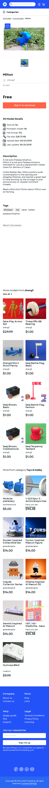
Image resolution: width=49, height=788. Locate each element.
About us (7, 698)
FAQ (5, 718)
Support (7, 722)
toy (17, 209)
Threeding (5, 4)
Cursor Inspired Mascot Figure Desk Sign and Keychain (35, 541)
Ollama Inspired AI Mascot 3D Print (35, 583)
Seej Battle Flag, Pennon (35, 406)
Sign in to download (24, 105)
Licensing (29, 722)
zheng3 (11, 80)
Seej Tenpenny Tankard (34, 447)
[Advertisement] (24, 257)
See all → (7, 294)
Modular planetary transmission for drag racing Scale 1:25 (12, 500)
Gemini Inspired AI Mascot (12, 624)
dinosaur (8, 209)
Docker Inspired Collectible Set (12, 541)
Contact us (8, 701)
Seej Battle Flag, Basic (35, 364)
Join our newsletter (14, 730)
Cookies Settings (29, 783)
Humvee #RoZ (11, 665)
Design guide (9, 715)
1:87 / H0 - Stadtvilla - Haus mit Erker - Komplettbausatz (36, 624)
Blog (26, 698)
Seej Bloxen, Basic (10, 406)
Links (27, 701)
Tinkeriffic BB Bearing (34, 322)
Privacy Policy (31, 718)
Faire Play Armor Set (12, 322)
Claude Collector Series (12, 583)
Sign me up (24, 742)
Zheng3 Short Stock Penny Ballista (11, 364)
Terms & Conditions (34, 715)
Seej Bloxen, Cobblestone (11, 447)
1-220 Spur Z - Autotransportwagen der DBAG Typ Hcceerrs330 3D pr (36, 500)
